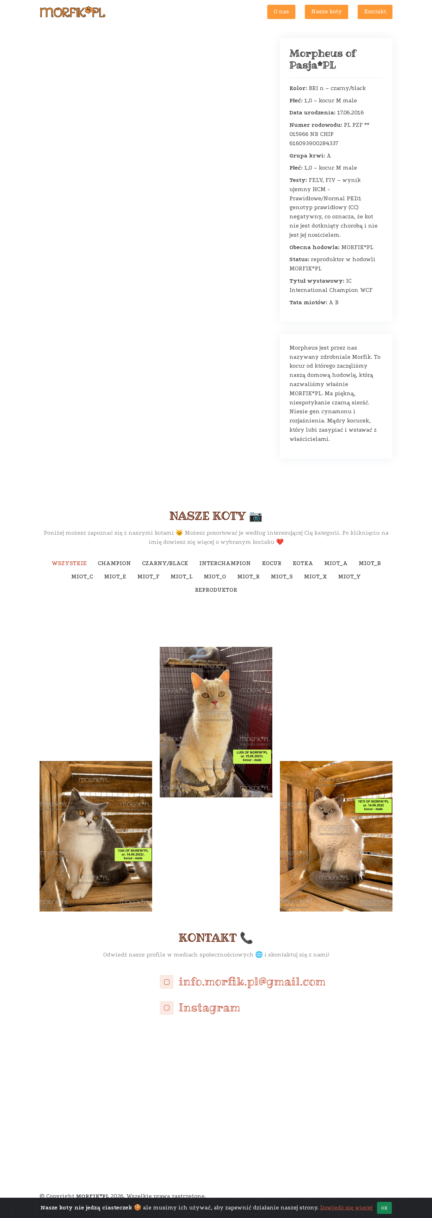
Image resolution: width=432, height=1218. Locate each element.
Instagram (209, 1007)
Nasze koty (326, 11)
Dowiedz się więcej (346, 1207)
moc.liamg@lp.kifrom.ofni (252, 981)
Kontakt (375, 11)
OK (384, 1208)
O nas (281, 11)
